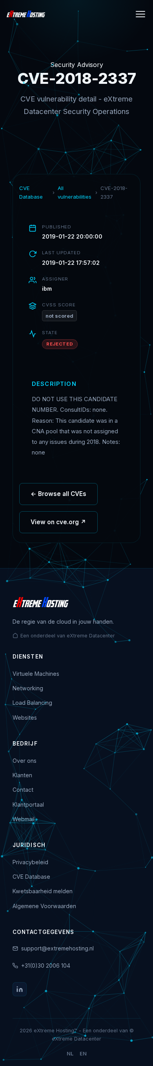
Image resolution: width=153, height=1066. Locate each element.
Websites (25, 717)
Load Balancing (32, 702)
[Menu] (140, 14)
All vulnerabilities (74, 192)
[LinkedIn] (20, 989)
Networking (28, 688)
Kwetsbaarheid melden (43, 891)
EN (83, 1054)
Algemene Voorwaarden (44, 906)
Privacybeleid (30, 862)
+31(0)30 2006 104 (45, 965)
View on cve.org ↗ (58, 522)
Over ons (24, 760)
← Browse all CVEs (58, 494)
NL (70, 1054)
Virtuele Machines (36, 673)
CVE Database (31, 192)
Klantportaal (28, 804)
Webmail (24, 819)
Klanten (22, 775)
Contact (23, 789)
